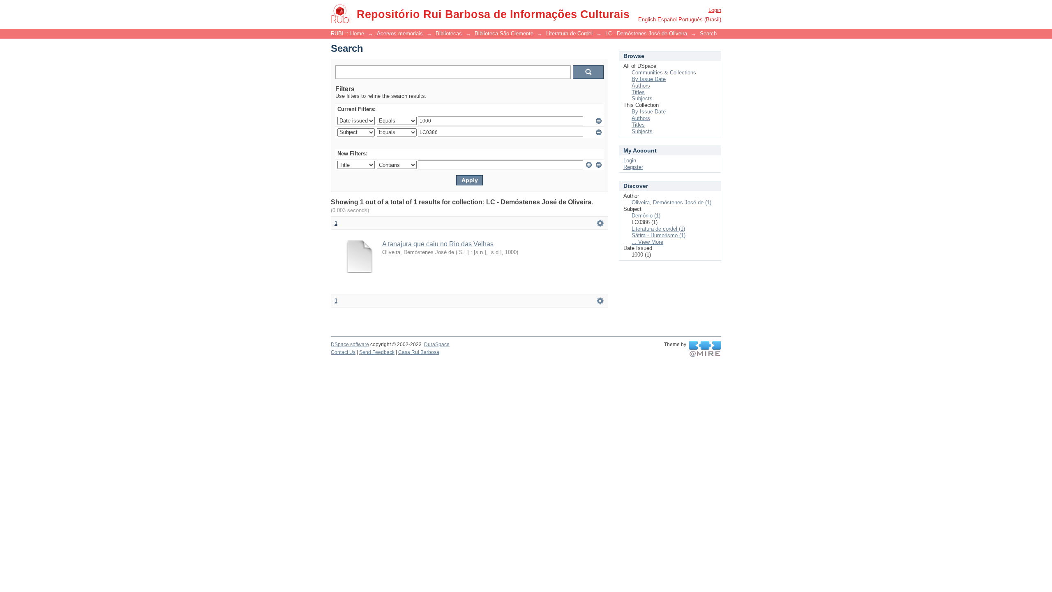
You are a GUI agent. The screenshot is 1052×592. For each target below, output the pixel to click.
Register (633, 167)
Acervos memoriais (400, 33)
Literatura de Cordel (569, 33)
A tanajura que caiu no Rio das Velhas (438, 243)
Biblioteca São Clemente (504, 33)
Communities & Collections (664, 72)
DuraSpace (437, 344)
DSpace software (350, 344)
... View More (647, 242)
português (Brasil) (699, 19)
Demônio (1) (646, 216)
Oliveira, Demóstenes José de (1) (671, 202)
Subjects (642, 98)
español (667, 19)
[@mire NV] (705, 349)
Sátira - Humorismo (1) (658, 235)
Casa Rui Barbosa (418, 352)
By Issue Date (649, 79)
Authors (641, 86)
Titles (638, 92)
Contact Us (343, 352)
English (647, 19)
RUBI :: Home (347, 33)
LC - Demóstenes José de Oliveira (646, 33)
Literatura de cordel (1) (658, 229)
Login (714, 10)
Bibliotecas (449, 33)
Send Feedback (376, 352)
